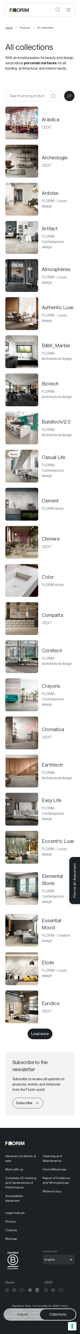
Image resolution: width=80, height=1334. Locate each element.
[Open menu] (68, 9)
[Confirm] (53, 96)
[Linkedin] (37, 1290)
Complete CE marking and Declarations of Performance (20, 1182)
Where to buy (52, 1191)
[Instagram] (7, 1290)
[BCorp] (12, 1270)
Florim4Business (54, 1169)
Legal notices (14, 1213)
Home (9, 27)
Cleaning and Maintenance (52, 1158)
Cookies (11, 1230)
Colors (22, 1314)
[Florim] (19, 9)
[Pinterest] (14, 1290)
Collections (57, 1314)
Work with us (14, 1169)
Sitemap (11, 1238)
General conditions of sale (20, 1158)
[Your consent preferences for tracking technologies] (72, 1326)
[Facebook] (30, 1290)
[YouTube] (22, 1290)
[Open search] (57, 9)
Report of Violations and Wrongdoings (56, 1180)
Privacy (10, 1221)
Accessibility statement (14, 1198)
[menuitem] (21, 1158)
